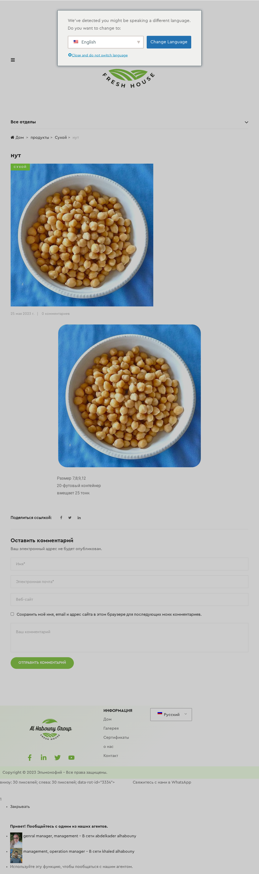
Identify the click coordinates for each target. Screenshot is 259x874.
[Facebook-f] (29, 757)
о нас (108, 747)
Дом (20, 137)
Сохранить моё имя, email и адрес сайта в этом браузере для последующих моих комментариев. (109, 614)
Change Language (168, 42)
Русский (171, 715)
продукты (40, 137)
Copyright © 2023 (19, 772)
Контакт (110, 756)
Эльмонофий (49, 772)
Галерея (111, 728)
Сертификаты (116, 737)
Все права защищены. (86, 772)
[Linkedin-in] (43, 757)
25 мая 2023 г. (22, 314)
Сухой (61, 137)
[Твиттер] (57, 757)
